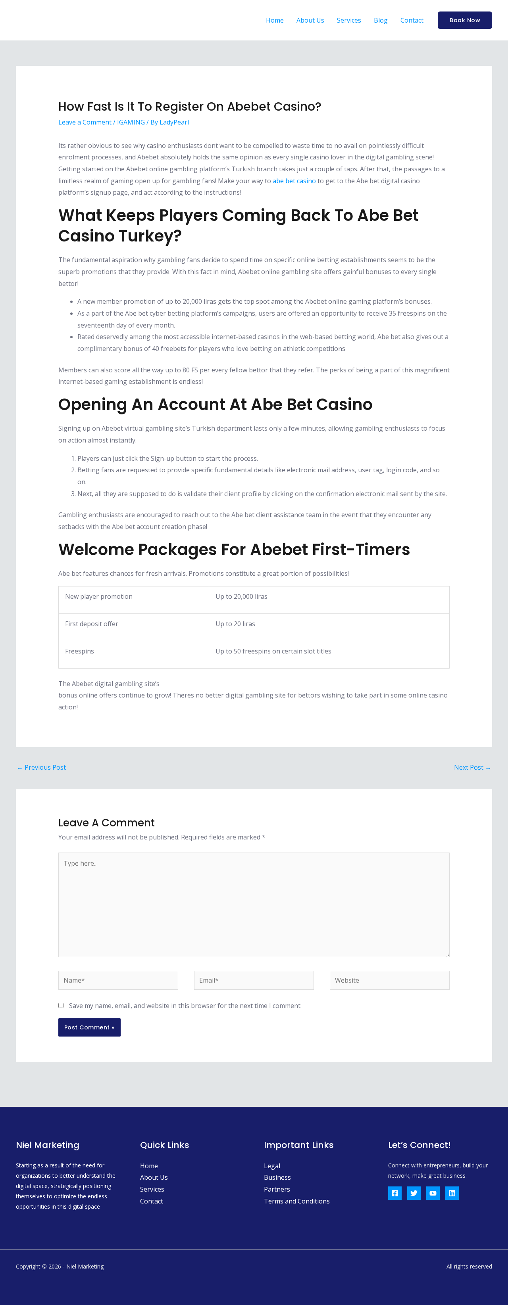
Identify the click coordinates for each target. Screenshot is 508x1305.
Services (349, 20)
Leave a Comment (85, 122)
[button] (465, 20)
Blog (381, 20)
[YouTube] (433, 1193)
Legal (272, 1165)
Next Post (472, 767)
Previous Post (41, 767)
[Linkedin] (452, 1193)
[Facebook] (395, 1193)
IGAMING (131, 122)
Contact (411, 20)
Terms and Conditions (297, 1201)
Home (275, 20)
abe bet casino (294, 180)
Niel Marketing (66, 20)
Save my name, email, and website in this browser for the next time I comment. (185, 1005)
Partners (277, 1189)
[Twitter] (414, 1193)
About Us (310, 20)
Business (277, 1177)
